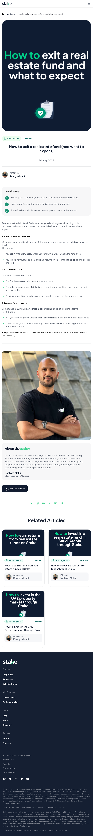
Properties (8, 674)
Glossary (7, 725)
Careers (7, 743)
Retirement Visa (10, 702)
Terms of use (8, 759)
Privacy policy (9, 768)
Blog (5, 715)
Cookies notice (9, 772)
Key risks (6, 764)
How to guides (13, 138)
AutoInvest (8, 679)
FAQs (5, 720)
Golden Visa (9, 697)
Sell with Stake (10, 684)
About (6, 738)
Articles (11, 14)
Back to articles (17, 488)
